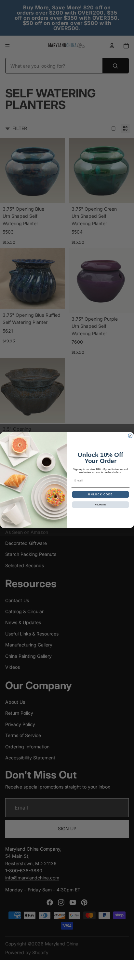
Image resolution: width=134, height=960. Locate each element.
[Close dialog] (130, 436)
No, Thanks (100, 504)
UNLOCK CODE (100, 494)
